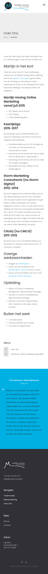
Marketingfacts (24, 263)
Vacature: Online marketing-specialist (27, 354)
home (6, 37)
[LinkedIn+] (26, 562)
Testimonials (9, 495)
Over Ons (15, 349)
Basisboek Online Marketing (20, 276)
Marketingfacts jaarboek (18, 270)
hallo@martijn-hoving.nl (13, 479)
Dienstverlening (10, 499)
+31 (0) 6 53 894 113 (12, 476)
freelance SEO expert (20, 78)
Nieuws (7, 521)
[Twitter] (22, 562)
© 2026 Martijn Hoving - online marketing (24, 566)
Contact (7, 525)
